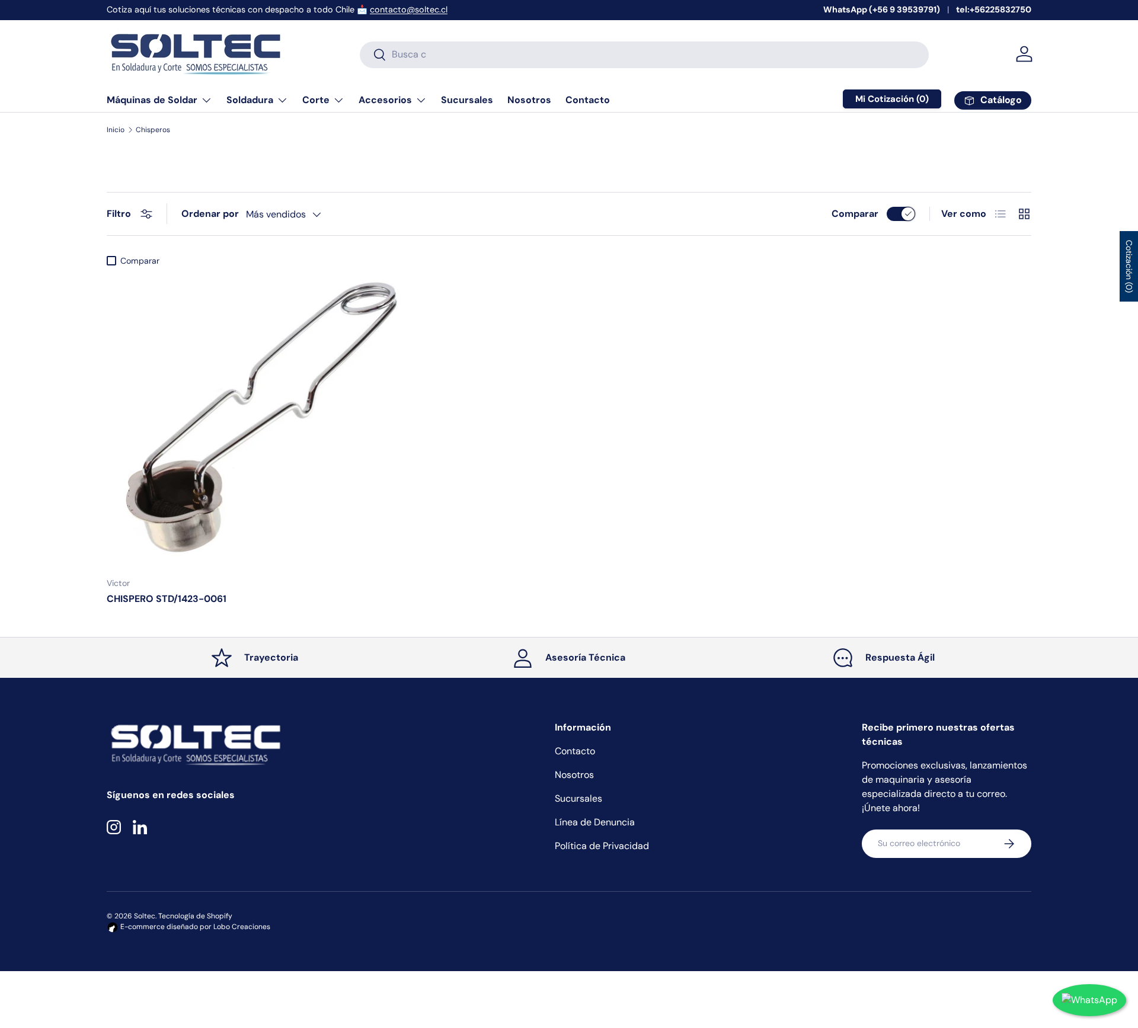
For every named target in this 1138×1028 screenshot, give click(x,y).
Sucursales (467, 100)
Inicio (115, 129)
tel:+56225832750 (993, 9)
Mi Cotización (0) (892, 99)
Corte (316, 100)
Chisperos (153, 129)
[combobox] (644, 54)
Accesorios (385, 100)
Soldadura (249, 100)
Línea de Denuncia (595, 822)
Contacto (587, 100)
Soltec (144, 916)
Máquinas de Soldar (152, 100)
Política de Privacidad (602, 846)
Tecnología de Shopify (195, 916)
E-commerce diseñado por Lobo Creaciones (194, 926)
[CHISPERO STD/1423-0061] (254, 420)
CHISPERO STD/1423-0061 (166, 599)
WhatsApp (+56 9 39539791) (881, 9)
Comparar (855, 213)
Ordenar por (210, 213)
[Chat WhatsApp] (1089, 1000)
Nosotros (529, 100)
